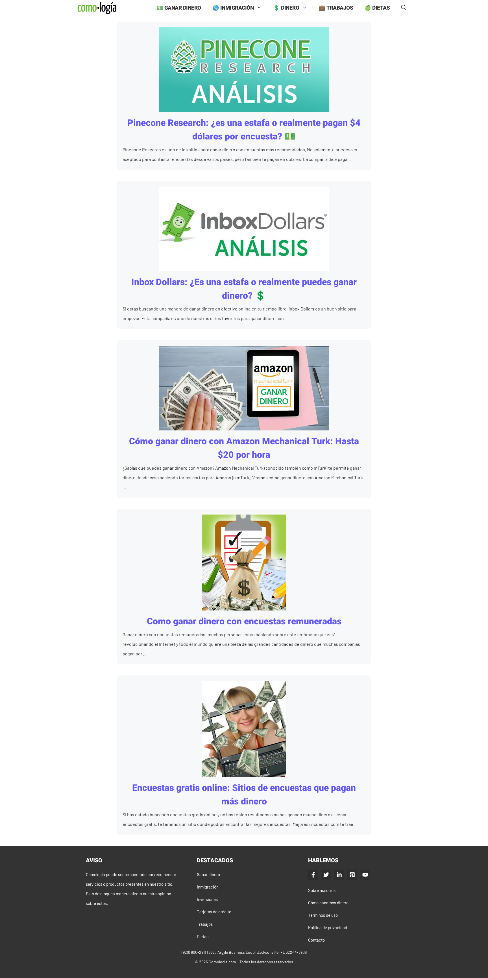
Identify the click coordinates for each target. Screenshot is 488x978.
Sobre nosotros (322, 890)
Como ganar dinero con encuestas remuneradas (244, 621)
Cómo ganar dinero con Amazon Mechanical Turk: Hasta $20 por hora (244, 448)
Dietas (202, 936)
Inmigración (208, 886)
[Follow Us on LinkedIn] (339, 875)
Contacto (316, 939)
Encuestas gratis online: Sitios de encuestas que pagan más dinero (244, 794)
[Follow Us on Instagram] (352, 875)
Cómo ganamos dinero (328, 902)
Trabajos (205, 924)
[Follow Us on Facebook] (313, 875)
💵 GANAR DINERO (178, 8)
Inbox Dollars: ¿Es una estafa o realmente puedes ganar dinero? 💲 (244, 288)
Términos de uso (323, 915)
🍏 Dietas (377, 8)
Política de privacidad (327, 927)
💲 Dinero (286, 8)
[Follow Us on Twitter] (326, 875)
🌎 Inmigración (233, 8)
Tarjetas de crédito (214, 911)
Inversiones (207, 899)
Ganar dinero (208, 874)
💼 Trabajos (336, 8)
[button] (403, 8)
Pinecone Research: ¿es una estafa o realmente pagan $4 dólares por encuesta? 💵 (244, 129)
